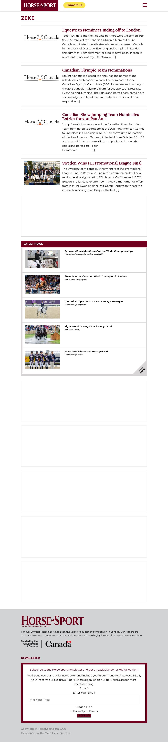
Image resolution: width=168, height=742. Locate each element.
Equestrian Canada (91, 254)
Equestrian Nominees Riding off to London (101, 30)
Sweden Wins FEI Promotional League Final (102, 163)
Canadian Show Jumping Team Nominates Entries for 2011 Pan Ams (100, 116)
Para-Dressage (76, 254)
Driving (77, 329)
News (67, 254)
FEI (101, 254)
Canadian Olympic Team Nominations (97, 70)
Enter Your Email (84, 692)
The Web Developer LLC (55, 733)
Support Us (74, 5)
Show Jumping (76, 279)
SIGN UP (84, 715)
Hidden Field (84, 707)
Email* (84, 688)
